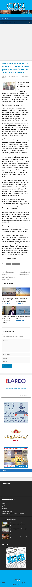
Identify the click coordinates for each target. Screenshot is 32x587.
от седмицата (15, 263)
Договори (4, 508)
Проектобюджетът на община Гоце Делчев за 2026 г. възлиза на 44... (18, 529)
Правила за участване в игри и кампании (13, 513)
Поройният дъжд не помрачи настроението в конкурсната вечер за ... (20, 535)
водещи (8, 263)
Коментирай (25, 76)
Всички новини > (24, 395)
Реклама (4, 506)
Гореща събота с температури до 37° (24, 272)
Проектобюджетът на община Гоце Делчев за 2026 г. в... (9, 300)
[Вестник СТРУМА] (16, 6)
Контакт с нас (5, 510)
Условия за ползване (7, 511)
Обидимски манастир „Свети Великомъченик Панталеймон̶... (18, 523)
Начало (4, 503)
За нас (3, 505)
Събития (18, 76)
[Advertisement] (16, 42)
